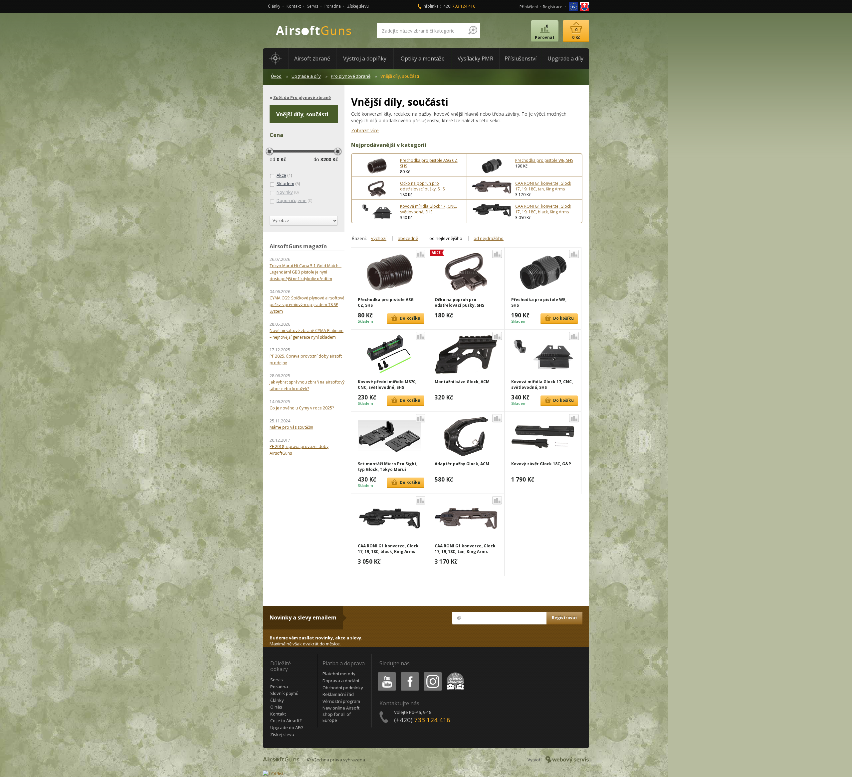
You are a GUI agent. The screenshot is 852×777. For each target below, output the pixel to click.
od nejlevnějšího (445, 238)
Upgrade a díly (306, 76)
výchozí (378, 238)
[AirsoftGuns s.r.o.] (314, 30)
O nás (276, 707)
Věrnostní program (341, 701)
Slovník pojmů (284, 693)
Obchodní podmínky (342, 688)
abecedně (408, 238)
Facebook (409, 673)
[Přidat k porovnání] (420, 254)
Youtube (385, 673)
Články (274, 6)
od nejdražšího (489, 238)
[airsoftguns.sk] (584, 6)
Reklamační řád (338, 694)
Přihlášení (529, 7)
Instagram (432, 673)
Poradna (332, 6)
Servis (312, 6)
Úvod (276, 76)
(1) (284, 175)
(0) (288, 192)
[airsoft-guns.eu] (574, 6)
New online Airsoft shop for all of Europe (340, 714)
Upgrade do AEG (287, 727)
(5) (288, 183)
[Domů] (275, 58)
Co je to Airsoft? (286, 720)
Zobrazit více (365, 130)
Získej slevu (358, 6)
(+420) (457, 6)
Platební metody (338, 674)
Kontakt (294, 6)
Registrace (552, 7)
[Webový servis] (567, 759)
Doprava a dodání (340, 681)
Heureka (454, 673)
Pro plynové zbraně (350, 76)
